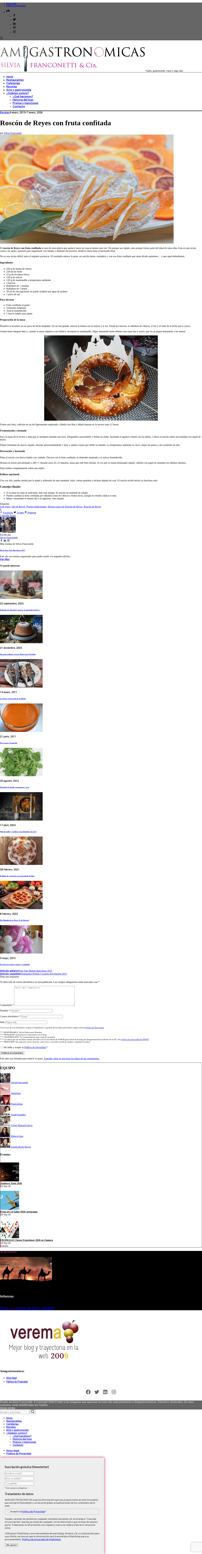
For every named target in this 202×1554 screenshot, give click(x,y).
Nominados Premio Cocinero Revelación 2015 (33, 973)
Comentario (7, 1005)
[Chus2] (5, 1093)
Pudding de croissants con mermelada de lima (17, 876)
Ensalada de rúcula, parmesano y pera (14, 787)
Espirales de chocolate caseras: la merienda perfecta (20, 610)
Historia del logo (22, 1439)
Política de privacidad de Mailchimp (41, 1539)
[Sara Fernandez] (5, 1114)
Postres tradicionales (36, 506)
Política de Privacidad (15, 6)
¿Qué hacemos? (22, 1436)
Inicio (9, 1418)
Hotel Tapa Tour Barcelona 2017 (12, 550)
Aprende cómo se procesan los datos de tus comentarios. (72, 1058)
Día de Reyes (18, 506)
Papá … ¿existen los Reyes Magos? (27, 1308)
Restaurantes (14, 1421)
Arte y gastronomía (17, 1430)
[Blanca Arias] (5, 1136)
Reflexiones (7, 1296)
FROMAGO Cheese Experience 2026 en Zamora (26, 1240)
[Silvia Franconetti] (5, 1082)
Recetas (4, 112)
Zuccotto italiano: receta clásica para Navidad (18, 654)
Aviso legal (11, 4)
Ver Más (5, 559)
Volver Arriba (7, 1407)
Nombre (5, 1010)
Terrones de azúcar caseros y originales (15, 964)
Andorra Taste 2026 (11, 1183)
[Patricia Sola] (5, 1104)
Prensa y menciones (24, 1442)
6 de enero (5, 506)
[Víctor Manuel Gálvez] (5, 1125)
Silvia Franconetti (12, 133)
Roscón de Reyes (92, 506)
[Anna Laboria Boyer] (5, 1147)
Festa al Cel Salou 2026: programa (18, 1211)
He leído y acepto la (26, 1047)
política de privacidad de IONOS (135, 1039)
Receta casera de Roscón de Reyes (65, 506)
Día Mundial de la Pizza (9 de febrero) (14, 920)
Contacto (18, 1445)
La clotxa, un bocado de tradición (13, 699)
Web (2, 1022)
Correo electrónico (10, 1016)
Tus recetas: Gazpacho (8, 743)
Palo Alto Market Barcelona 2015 (26, 970)
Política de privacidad (35, 1047)
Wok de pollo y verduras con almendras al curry (18, 832)
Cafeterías (12, 1424)
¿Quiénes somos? (16, 1433)
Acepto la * (28, 1511)
